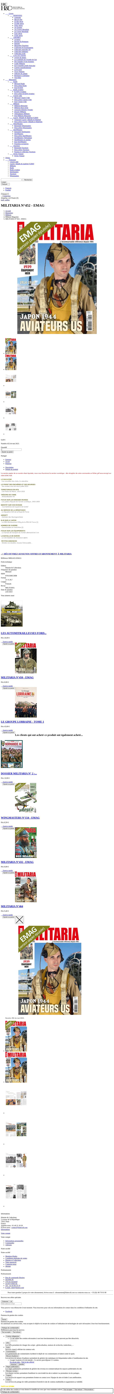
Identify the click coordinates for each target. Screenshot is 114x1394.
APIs (7, 1343)
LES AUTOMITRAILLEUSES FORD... (23, 633)
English (8, 190)
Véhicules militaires (21, 52)
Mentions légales (11, 1256)
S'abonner (10, 160)
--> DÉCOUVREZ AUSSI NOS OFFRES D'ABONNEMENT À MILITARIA (36, 554)
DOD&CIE (9, 1280)
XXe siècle (18, 34)
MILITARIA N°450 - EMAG (17, 677)
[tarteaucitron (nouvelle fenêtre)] (7, 1387)
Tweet (7, 462)
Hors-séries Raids (20, 86)
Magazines (10, 80)
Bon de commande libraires (15, 1278)
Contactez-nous (10, 1264)
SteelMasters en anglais (22, 140)
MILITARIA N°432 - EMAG (17, 862)
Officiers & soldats (20, 74)
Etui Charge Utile (20, 102)
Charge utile (16, 96)
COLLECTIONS (18, 56)
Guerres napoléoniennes (22, 68)
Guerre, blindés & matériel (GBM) (22, 164)
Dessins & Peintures (21, 42)
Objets (7, 158)
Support (8, 1375)
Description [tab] (9, 467)
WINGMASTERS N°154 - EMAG (20, 817)
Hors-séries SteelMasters (23, 136)
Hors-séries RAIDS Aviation (24, 94)
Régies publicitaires (12, 1367)
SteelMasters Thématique (23, 138)
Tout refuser (16, 1332)
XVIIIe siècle (19, 23)
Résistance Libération (21, 76)
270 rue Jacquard (11, 1282)
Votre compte (5, 1233)
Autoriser (13, 1340)
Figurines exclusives (21, 144)
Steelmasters (14, 172)
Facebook (8, 1311)
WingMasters (16, 124)
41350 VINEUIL (11, 1284)
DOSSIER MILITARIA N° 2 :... (19, 773)
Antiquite (17, 17)
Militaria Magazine (20, 106)
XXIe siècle (18, 36)
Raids (13, 82)
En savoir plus (15, 1362)
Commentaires (11, 1351)
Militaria (14, 104)
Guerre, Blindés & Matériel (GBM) (24, 118)
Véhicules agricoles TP (22, 50)
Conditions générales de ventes (16, 1258)
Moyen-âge (18, 19)
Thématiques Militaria (22, 114)
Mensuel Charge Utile (22, 98)
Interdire (21, 1364)
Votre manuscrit (10, 1262)
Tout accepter (6, 1332)
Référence (4, 558)
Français (8, 188)
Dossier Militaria (20, 112)
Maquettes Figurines (21, 46)
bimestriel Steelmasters (22, 132)
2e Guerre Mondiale (21, 32)
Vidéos (8, 1380)
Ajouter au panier (7, 452)
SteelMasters (16, 130)
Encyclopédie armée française (24, 66)
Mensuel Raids (19, 84)
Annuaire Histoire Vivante (23, 110)
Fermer (4, 1319)
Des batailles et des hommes (24, 62)
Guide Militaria (19, 64)
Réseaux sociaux (11, 1371)
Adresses (8, 1245)
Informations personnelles (14, 1241)
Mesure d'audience (12, 1356)
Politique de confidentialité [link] (10, 1328)
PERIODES (16, 15)
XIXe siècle (18, 25)
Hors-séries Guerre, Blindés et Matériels (28, 122)
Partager (8, 460)
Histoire (17, 44)
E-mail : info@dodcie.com (14, 1288)
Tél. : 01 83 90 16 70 (12, 1286)
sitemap (8, 1266)
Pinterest (8, 464)
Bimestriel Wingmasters (22, 126)
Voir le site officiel (27, 1362)
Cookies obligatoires (12, 1336)
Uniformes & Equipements (23, 48)
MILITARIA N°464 (12, 906)
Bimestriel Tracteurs (21, 148)
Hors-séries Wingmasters (23, 128)
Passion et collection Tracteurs (24, 152)
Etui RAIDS (18, 88)
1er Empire (18, 27)
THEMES (15, 38)
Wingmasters (14, 176)
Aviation (17, 40)
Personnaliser (88, 1389)
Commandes (9, 1243)
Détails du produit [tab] (11, 469)
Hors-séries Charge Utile (23, 100)
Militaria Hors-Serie (21, 108)
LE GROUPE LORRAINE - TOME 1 (22, 721)
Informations (5, 1229)
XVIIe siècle (18, 21)
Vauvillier (17, 78)
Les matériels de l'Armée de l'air (25, 60)
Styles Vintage (16, 154)
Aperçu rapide (7, 642)
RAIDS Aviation (20, 92)
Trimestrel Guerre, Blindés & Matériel (27, 120)
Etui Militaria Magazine (22, 116)
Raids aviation (16, 90)
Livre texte (18, 70)
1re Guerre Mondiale (21, 30)
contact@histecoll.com (19, 1227)
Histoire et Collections (13, 1260)
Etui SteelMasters (20, 142)
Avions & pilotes (20, 58)
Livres (9, 13)
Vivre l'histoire (19, 72)
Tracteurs (15, 146)
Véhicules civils (19, 54)
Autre (8, 1347)
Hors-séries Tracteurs (21, 150)
